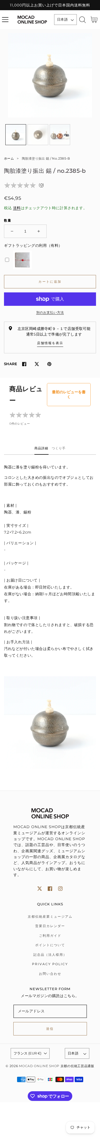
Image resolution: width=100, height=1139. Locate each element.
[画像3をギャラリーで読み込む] (60, 134)
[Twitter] (36, 364)
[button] (5, 19)
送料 (17, 207)
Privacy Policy (50, 964)
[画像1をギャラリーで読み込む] (15, 134)
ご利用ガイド (50, 936)
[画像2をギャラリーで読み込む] (37, 134)
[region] (50, 5)
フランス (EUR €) (27, 1053)
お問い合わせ (50, 974)
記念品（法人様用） (50, 955)
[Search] (82, 19)
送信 (50, 1029)
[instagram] (60, 888)
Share (10, 364)
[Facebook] (24, 364)
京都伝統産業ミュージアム (50, 916)
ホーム (9, 158)
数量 (7, 220)
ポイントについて (50, 945)
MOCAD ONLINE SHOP (39, 1066)
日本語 (62, 19)
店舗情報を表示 (50, 343)
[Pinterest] (49, 364)
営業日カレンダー (50, 926)
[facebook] (50, 888)
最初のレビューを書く (69, 394)
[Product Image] (50, 75)
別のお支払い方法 (50, 312)
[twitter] (39, 888)
